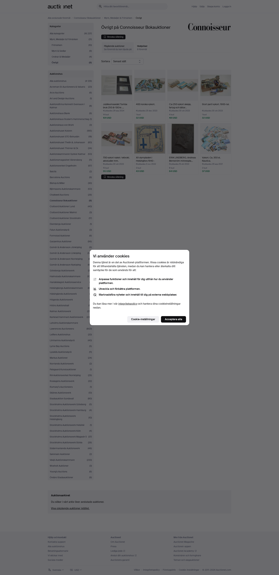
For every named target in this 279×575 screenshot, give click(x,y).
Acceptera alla (173, 319)
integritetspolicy (127, 303)
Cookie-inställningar (143, 319)
